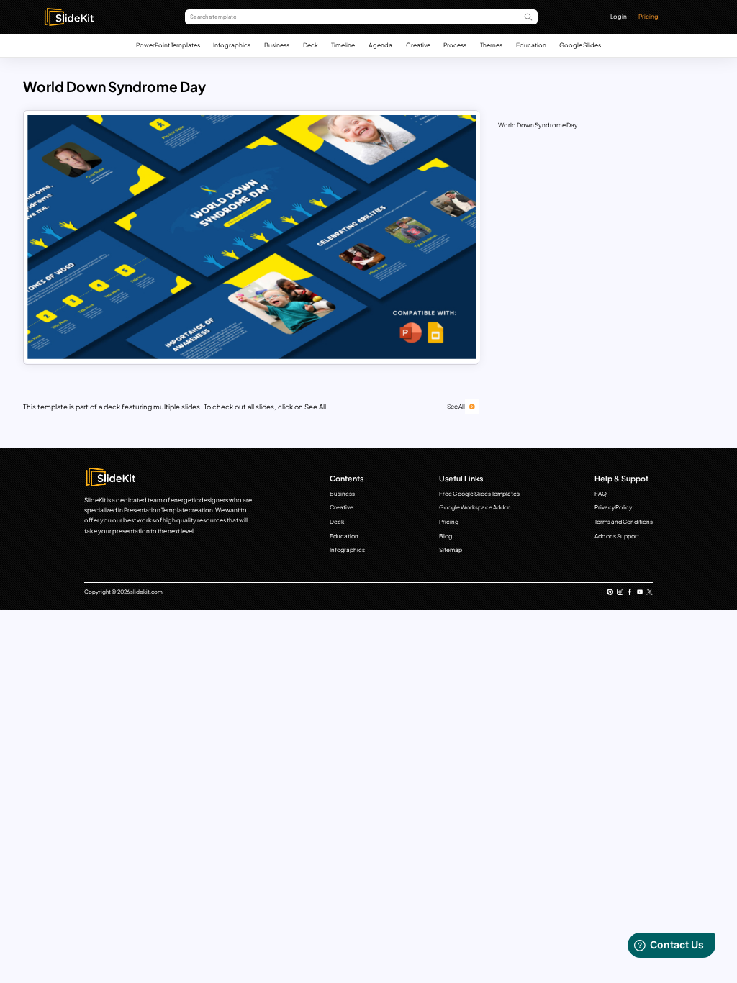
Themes (491, 45)
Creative (418, 45)
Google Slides (580, 45)
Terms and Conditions (623, 521)
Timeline (343, 45)
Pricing (648, 16)
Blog (445, 536)
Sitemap (450, 549)
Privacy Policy (613, 507)
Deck (310, 45)
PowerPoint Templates (168, 45)
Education (531, 45)
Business (276, 45)
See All (456, 406)
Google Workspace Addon (475, 507)
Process (454, 45)
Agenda (380, 45)
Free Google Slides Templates (479, 493)
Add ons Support (616, 536)
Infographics (231, 45)
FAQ (600, 493)
